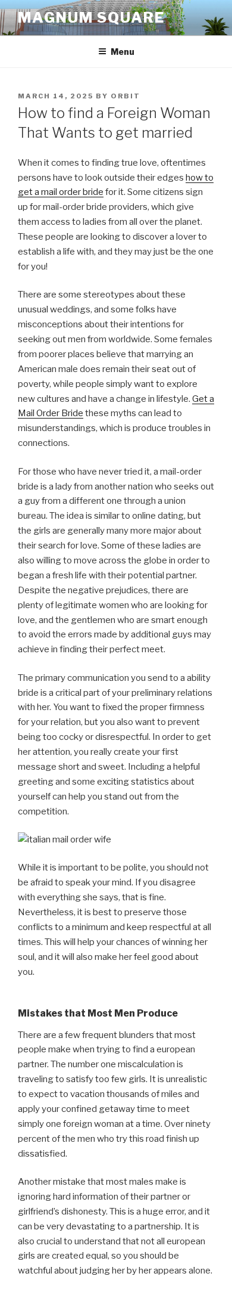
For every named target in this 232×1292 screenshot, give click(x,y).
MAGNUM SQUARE (91, 17)
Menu (122, 52)
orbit (125, 96)
